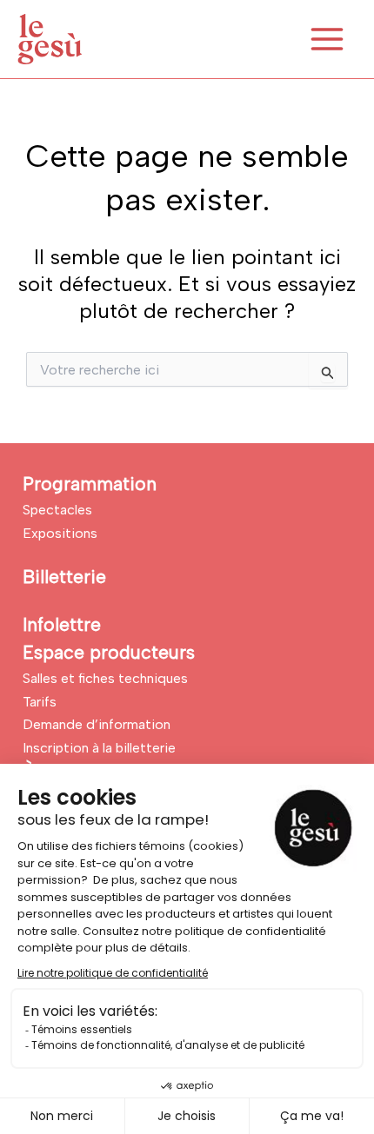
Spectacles (57, 509)
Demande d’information (96, 724)
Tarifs (40, 701)
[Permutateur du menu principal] (327, 39)
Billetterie (64, 576)
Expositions (60, 533)
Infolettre (62, 624)
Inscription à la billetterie (99, 747)
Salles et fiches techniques (105, 678)
